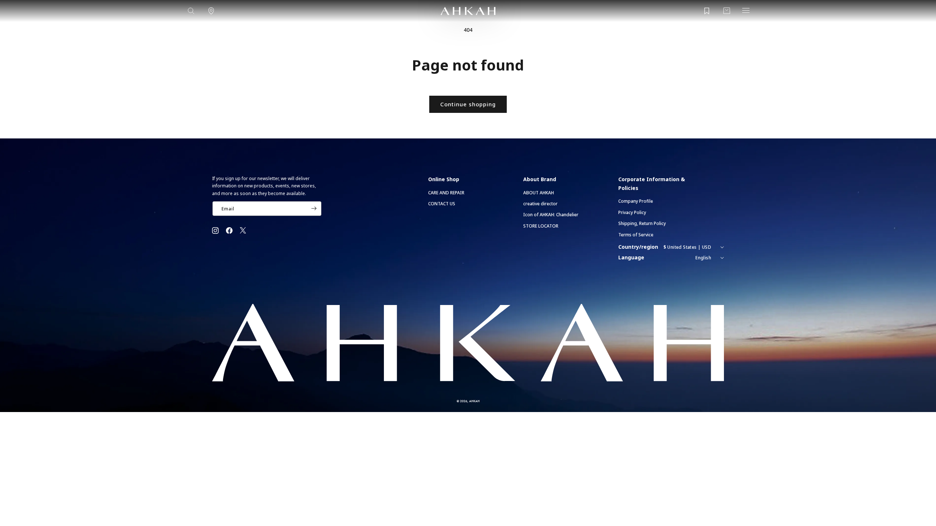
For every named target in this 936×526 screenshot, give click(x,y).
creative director (540, 204)
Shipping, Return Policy (642, 223)
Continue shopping (468, 104)
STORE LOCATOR (540, 226)
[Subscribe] (314, 208)
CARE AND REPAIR (446, 193)
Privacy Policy (632, 212)
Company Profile (635, 201)
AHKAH (474, 401)
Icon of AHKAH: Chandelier (550, 214)
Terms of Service (635, 235)
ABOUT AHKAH (538, 193)
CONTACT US (441, 204)
